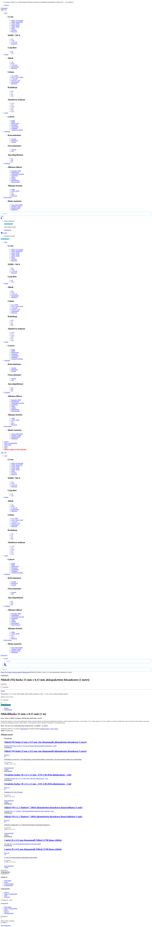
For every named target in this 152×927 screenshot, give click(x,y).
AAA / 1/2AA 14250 (17, 77)
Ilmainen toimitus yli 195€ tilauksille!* (15, 449)
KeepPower (14, 140)
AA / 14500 (14, 75)
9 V (12, 109)
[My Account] (4, 664)
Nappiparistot (15, 66)
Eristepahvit (14, 175)
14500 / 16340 (15, 25)
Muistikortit (14, 209)
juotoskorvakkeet (45, 728)
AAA (12, 40)
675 (12, 96)
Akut (5, 13)
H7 (12, 162)
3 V (12, 105)
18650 (13, 189)
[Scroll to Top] (1, 918)
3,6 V (12, 106)
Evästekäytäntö (8, 885)
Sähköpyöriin (15, 123)
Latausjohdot (14, 126)
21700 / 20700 (15, 23)
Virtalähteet (14, 128)
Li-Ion (13, 120)
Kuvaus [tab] (6, 708)
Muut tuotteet (8, 197)
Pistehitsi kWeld (15, 208)
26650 (13, 28)
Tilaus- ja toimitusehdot (10, 443)
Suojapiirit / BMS (16, 171)
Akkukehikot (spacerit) (17, 174)
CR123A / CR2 (15, 80)
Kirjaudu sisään (8, 224)
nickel (52, 728)
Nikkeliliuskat (15, 172)
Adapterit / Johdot (16, 206)
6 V (12, 108)
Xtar (12, 151)
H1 (12, 158)
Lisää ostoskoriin (5, 705)
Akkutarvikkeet (17, 672)
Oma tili (6, 5)
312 (12, 91)
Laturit (6, 113)
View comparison (5, 925)
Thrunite (13, 142)
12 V (12, 111)
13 (12, 92)
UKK (5, 448)
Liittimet (13, 179)
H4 (12, 160)
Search (6, 658)
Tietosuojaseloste (9, 884)
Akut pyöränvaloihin (17, 205)
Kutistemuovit (15, 180)
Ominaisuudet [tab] (8, 709)
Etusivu (6, 441)
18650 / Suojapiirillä (17, 22)
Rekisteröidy (7, 230)
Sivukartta (7, 897)
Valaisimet (7, 131)
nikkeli (56, 728)
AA (12, 39)
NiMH (13, 122)
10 (12, 94)
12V (12, 53)
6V (12, 51)
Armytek (13, 139)
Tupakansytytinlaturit (17, 130)
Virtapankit (14, 125)
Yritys (6, 446)
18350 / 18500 (15, 27)
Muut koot (14, 31)
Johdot (13, 177)
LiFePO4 (13, 30)
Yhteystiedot (7, 444)
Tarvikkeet (7, 163)
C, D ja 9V (14, 42)
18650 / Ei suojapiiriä (17, 20)
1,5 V (12, 103)
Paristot (6, 54)
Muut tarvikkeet (15, 182)
